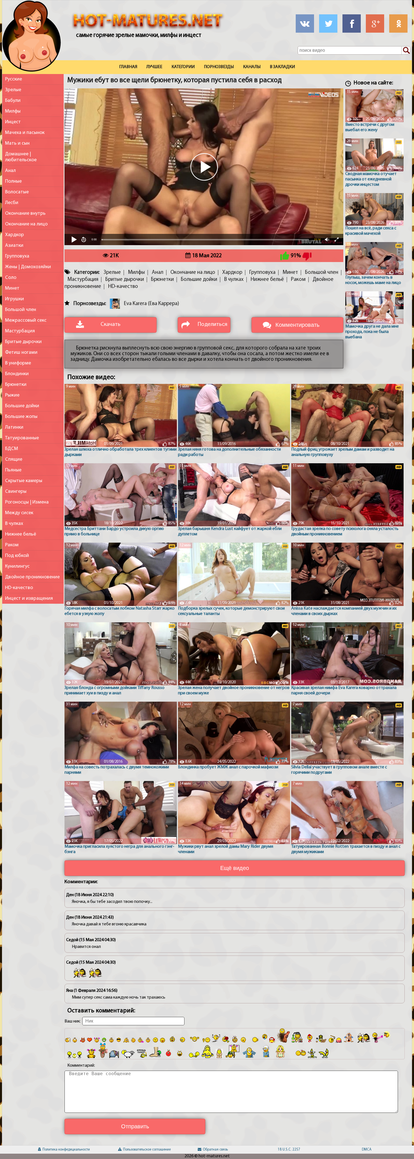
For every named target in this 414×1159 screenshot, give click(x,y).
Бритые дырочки (23, 341)
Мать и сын (17, 143)
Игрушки (14, 299)
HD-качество (19, 587)
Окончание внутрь (25, 213)
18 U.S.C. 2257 (287, 1149)
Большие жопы (21, 416)
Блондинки (17, 374)
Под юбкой (17, 555)
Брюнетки (15, 384)
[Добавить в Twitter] (328, 23)
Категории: (86, 272)
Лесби (11, 202)
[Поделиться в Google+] (375, 23)
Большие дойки (22, 406)
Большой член (20, 309)
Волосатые (17, 192)
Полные (13, 181)
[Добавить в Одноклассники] (398, 23)
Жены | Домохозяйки (28, 267)
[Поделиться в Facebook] (351, 23)
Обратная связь (209, 1149)
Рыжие (12, 395)
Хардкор (14, 234)
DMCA (366, 1149)
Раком (12, 545)
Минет (12, 288)
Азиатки (14, 245)
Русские (13, 79)
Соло (10, 277)
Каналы (252, 67)
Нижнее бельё (20, 534)
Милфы (13, 111)
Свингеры (15, 491)
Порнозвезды (219, 67)
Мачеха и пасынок (24, 132)
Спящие (13, 459)
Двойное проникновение (32, 577)
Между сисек (19, 513)
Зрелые (13, 90)
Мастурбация (20, 331)
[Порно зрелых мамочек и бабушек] (31, 37)
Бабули (13, 100)
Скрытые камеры (23, 480)
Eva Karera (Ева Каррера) (151, 303)
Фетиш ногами (21, 352)
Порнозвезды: (90, 303)
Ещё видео (234, 868)
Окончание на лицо (26, 224)
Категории (183, 67)
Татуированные (22, 438)
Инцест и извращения (29, 598)
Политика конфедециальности (49, 1149)
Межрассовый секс (25, 320)
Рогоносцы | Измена (27, 502)
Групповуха (17, 256)
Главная (128, 67)
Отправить (135, 1126)
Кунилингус (17, 566)
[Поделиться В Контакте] (305, 23)
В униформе (18, 363)
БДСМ (11, 448)
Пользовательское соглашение (129, 1149)
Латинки (14, 427)
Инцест (13, 122)
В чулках (14, 523)
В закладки (282, 67)
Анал (10, 170)
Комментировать (297, 325)
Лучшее (154, 67)
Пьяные (13, 470)
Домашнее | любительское (21, 157)
